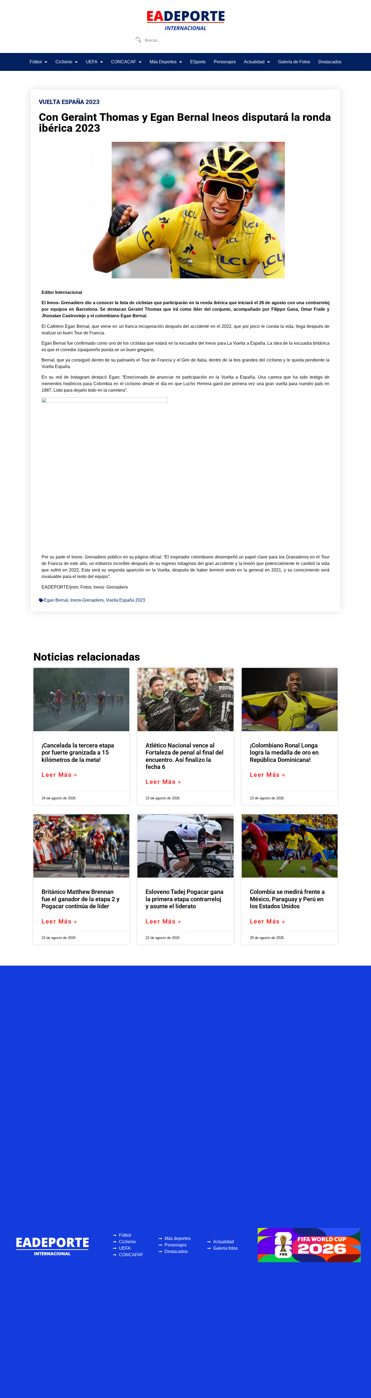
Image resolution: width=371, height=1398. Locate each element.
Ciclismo (63, 61)
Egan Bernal (56, 600)
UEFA (92, 61)
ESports (198, 61)
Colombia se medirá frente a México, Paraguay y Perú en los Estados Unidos (287, 899)
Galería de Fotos (294, 61)
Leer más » (59, 774)
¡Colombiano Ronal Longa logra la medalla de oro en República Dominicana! (284, 752)
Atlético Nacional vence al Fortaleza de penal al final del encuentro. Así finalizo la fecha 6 (185, 756)
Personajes (225, 61)
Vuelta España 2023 (125, 600)
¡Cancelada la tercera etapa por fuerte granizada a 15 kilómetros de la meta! (78, 752)
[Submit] (138, 40)
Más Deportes (163, 61)
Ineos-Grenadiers (87, 600)
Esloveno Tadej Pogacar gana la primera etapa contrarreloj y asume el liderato (185, 899)
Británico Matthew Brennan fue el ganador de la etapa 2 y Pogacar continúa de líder (81, 899)
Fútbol (36, 61)
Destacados (329, 61)
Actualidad (254, 61)
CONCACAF (123, 61)
